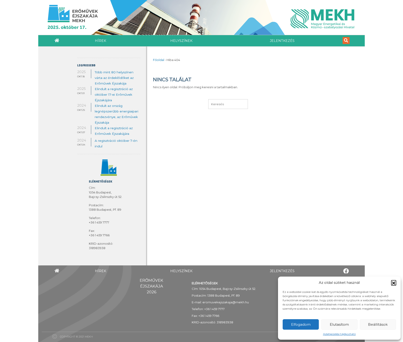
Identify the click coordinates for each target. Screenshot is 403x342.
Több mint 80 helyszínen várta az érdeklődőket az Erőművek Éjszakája (114, 77)
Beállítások (378, 324)
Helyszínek (181, 41)
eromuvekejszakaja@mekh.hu (225, 302)
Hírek (100, 41)
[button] (393, 282)
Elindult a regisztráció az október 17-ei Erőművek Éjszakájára (114, 94)
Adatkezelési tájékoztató (339, 334)
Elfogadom (301, 324)
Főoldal (158, 60)
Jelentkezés (282, 41)
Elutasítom (339, 324)
